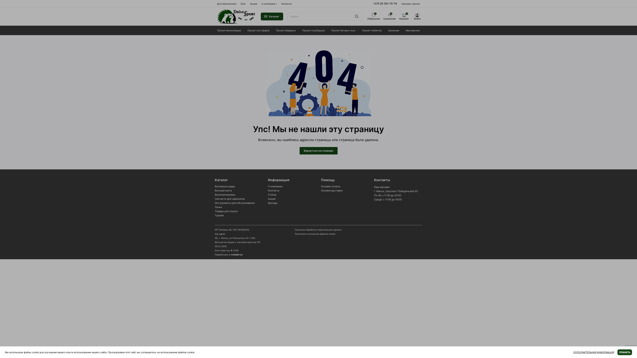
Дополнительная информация (593, 352)
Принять (624, 352)
